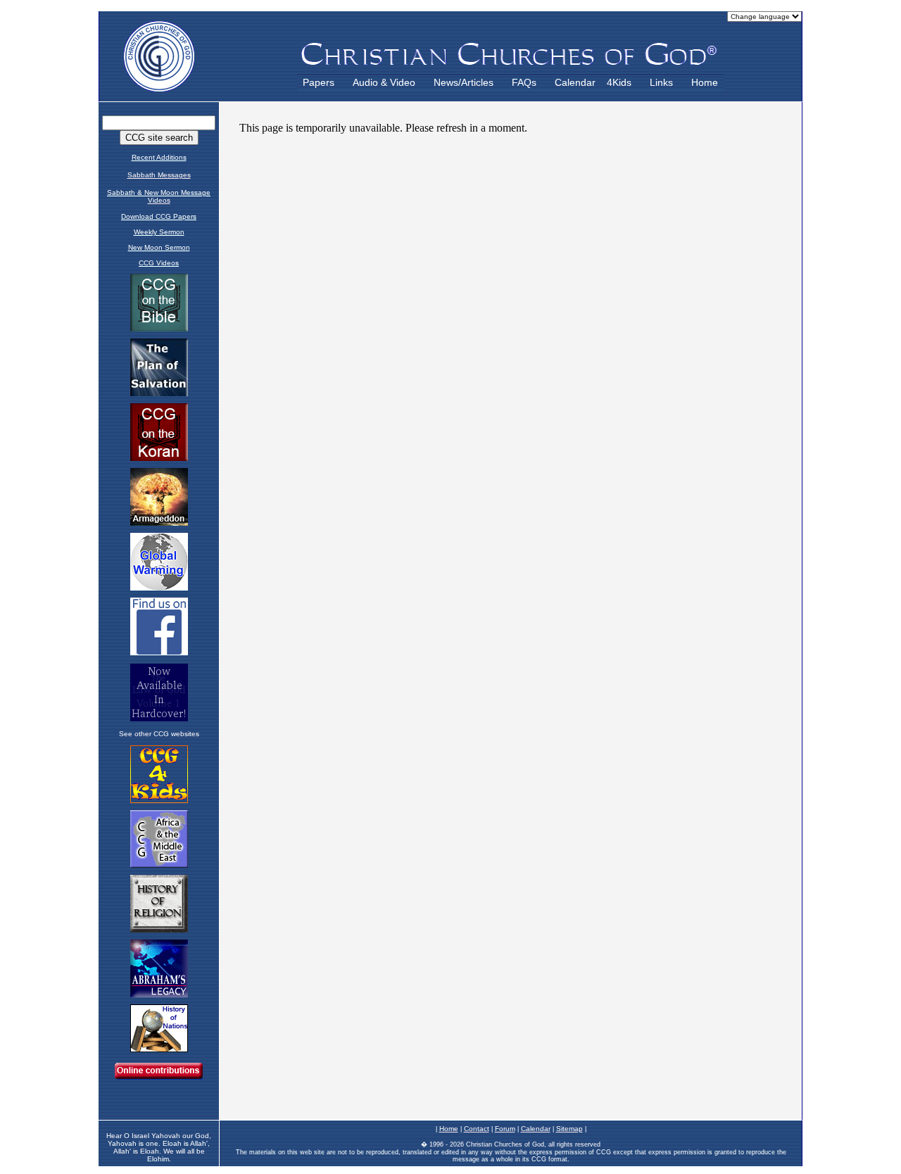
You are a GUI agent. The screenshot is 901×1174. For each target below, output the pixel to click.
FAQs (524, 82)
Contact (476, 1128)
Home (704, 82)
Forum (505, 1128)
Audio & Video (384, 82)
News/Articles (463, 82)
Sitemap (569, 1128)
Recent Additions (159, 157)
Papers (318, 82)
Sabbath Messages (159, 175)
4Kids (619, 82)
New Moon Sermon (159, 247)
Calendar (575, 82)
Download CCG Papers (158, 216)
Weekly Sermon (159, 232)
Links (661, 82)
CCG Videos (159, 263)
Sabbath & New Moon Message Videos (158, 196)
